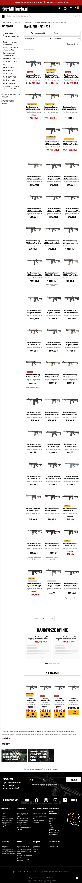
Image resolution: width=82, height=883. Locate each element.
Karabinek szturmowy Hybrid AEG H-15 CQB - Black (34, 584)
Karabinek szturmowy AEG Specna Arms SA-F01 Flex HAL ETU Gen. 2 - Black (52, 143)
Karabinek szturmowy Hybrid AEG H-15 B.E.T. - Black (70, 509)
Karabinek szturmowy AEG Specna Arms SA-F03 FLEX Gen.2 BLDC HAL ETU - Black (52, 509)
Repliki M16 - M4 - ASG (11, 59)
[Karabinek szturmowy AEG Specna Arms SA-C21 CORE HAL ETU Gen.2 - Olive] (73, 688)
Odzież (35, 851)
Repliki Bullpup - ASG (10, 71)
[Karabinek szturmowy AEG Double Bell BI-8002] (34, 532)
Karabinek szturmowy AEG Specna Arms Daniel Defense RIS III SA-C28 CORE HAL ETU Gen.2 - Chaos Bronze (52, 242)
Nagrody (4, 826)
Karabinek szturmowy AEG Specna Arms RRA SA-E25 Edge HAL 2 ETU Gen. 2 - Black (70, 242)
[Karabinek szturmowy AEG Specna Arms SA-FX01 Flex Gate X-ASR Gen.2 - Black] (70, 131)
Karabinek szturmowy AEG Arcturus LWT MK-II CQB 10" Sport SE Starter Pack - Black (71, 445)
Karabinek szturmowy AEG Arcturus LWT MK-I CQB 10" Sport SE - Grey (71, 477)
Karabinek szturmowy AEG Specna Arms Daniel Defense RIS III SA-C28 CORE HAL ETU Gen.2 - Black (70, 413)
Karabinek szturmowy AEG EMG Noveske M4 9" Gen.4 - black (71, 584)
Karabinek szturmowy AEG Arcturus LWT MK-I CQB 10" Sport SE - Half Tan (33, 509)
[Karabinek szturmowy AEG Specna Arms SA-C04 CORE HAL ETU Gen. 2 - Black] (71, 64)
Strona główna (7, 22)
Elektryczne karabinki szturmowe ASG (10, 49)
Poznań (51, 827)
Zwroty (19, 826)
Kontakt (4, 817)
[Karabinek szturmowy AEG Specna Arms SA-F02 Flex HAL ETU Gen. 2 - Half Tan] (51, 96)
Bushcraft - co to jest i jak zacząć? (24, 856)
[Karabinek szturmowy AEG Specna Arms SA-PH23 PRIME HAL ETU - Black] (54, 166)
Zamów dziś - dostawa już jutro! (59, 2)
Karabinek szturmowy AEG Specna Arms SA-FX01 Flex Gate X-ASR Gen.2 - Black (70, 143)
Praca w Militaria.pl (7, 822)
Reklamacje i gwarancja (24, 827)
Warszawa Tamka (54, 833)
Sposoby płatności (22, 822)
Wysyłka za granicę (22, 824)
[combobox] (43, 16)
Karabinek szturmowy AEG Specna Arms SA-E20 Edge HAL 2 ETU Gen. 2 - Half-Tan (52, 375)
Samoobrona (36, 848)
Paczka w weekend (22, 818)
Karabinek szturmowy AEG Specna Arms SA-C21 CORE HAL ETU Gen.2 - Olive (73, 699)
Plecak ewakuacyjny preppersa (23, 859)
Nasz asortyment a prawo (9, 851)
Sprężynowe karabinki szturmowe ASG (10, 43)
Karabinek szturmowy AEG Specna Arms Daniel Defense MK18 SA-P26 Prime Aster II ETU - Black (34, 311)
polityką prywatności (50, 785)
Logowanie (36, 822)
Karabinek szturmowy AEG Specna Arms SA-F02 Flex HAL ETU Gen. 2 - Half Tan (51, 108)
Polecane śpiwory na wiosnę (23, 847)
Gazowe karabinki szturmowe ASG (9, 54)
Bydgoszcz (52, 818)
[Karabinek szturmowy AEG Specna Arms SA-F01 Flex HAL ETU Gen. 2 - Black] (52, 131)
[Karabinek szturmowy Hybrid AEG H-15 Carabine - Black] (70, 532)
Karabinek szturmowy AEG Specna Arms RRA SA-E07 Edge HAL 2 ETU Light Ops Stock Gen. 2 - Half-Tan (70, 375)
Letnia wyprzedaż (29, 693)
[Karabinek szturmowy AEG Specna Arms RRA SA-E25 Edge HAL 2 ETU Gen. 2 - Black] (70, 230)
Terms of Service (44, 882)
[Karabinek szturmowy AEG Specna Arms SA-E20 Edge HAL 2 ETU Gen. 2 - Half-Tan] (52, 363)
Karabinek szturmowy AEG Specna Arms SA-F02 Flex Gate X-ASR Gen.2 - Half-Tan (71, 343)
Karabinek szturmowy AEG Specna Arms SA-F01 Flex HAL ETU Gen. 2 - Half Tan (52, 76)
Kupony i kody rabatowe (8, 853)
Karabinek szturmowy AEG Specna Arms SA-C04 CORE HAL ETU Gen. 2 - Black (71, 76)
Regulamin (5, 846)
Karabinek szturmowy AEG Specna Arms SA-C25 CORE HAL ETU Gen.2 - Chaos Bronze (70, 274)
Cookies (4, 848)
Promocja (42, 696)
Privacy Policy (33, 882)
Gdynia (51, 820)
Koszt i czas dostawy (23, 813)
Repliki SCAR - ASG (9, 77)
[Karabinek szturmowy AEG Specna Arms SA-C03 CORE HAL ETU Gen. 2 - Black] (34, 198)
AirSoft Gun (28, 22)
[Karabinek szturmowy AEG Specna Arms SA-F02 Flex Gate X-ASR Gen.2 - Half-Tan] (72, 331)
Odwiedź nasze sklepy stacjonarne (54, 811)
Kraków (51, 823)
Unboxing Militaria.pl (38, 820)
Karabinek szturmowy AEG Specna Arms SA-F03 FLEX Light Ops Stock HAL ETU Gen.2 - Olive (33, 375)
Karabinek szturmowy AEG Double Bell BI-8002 (34, 544)
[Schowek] (65, 9)
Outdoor (35, 850)
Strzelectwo (18, 22)
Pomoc (4, 815)
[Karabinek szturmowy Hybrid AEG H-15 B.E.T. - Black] (70, 497)
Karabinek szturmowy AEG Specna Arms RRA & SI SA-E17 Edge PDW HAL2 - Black (34, 413)
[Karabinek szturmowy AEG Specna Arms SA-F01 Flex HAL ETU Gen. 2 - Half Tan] (52, 64)
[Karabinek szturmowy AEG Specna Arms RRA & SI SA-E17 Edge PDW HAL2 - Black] (34, 401)
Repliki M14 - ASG (9, 80)
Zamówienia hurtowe (7, 818)
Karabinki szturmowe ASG (42, 22)
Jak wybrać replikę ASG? (24, 850)
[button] (39, 55)
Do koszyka (33, 715)
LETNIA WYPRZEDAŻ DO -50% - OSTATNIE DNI (28, 2)
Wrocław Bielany (53, 834)
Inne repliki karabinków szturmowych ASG (11, 88)
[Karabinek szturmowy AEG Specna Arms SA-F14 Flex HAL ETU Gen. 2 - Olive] (33, 230)
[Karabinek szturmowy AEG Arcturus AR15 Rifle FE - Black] (70, 96)
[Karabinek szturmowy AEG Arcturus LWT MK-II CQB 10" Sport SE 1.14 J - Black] (34, 465)
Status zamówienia (22, 820)
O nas (3, 813)
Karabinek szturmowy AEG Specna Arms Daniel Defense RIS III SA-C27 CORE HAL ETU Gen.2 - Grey (53, 311)
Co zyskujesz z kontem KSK (39, 814)
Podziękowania (6, 824)
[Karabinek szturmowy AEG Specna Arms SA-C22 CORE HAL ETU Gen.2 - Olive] (34, 433)
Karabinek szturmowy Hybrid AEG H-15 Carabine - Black (70, 544)
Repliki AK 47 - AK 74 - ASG (10, 63)
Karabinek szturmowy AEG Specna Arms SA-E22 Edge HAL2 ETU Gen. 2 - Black (71, 210)
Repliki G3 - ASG (8, 74)
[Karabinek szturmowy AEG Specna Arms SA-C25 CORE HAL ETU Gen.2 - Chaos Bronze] (70, 262)
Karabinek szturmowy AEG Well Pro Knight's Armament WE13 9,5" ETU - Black (52, 274)
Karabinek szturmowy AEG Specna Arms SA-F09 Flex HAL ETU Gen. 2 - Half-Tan (52, 413)
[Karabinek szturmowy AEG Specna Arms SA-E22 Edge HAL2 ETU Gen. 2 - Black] (72, 198)
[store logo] (14, 9)
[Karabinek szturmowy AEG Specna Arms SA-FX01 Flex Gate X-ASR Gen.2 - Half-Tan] (54, 572)
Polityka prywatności (7, 850)
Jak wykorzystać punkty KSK (40, 817)
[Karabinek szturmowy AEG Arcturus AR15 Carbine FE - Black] (54, 198)
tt (61, 800)
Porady (19, 841)
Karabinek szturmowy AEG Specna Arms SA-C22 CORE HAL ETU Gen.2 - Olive (34, 445)
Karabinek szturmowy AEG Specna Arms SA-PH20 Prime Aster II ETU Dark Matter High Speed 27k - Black (71, 311)
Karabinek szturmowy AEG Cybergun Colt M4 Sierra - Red (52, 544)
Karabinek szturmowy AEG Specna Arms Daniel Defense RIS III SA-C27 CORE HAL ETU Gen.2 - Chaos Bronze (71, 177)
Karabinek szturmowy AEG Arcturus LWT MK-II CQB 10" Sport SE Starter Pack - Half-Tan (34, 343)
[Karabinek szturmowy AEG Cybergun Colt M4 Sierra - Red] (52, 532)
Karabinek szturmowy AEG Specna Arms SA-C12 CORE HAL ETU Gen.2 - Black (33, 76)
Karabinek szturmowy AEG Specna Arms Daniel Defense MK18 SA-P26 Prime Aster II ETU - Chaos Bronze (34, 177)
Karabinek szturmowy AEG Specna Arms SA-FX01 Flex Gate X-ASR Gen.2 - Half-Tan (53, 584)
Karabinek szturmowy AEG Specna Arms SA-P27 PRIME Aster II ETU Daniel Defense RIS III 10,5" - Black (34, 274)
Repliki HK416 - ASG (10, 83)
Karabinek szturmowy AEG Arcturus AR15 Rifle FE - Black (70, 108)
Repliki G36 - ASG (9, 67)
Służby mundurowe (7, 820)
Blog (74, 800)
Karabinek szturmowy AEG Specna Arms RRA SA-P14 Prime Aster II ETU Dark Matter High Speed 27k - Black (53, 343)
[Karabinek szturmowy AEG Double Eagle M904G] (54, 433)
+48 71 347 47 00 (53, 846)
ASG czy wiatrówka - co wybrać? (24, 852)
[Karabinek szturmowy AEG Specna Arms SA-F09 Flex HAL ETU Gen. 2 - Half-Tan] (52, 401)
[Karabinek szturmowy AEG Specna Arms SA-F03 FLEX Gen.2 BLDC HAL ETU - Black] (52, 497)
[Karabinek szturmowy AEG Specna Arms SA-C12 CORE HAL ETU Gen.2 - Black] (33, 64)
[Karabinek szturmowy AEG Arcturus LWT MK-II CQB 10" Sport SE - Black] (54, 465)
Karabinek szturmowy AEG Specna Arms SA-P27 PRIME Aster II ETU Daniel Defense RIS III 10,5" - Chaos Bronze (33, 108)
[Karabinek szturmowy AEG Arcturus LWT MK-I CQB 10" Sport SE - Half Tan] (33, 497)
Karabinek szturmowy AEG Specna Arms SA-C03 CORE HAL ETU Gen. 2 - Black (34, 210)
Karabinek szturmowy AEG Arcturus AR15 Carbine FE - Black (53, 210)
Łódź (50, 825)
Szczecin (51, 829)
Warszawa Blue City (54, 831)
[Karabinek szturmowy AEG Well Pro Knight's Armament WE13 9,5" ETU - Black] (52, 262)
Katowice (51, 822)
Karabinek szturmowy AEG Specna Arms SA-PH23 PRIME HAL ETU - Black (53, 177)
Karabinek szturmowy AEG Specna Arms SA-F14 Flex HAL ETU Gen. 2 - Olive (33, 242)
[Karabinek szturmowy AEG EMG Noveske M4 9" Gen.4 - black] (71, 572)
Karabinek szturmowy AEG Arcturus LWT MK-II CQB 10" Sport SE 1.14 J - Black (34, 477)
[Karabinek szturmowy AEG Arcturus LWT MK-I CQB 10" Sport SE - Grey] (72, 465)
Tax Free (19, 829)
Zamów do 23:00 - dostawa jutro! (25, 816)
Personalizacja (29, 696)
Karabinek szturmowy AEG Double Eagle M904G (53, 445)
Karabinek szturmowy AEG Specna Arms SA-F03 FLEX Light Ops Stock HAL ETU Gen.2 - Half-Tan (41, 638)
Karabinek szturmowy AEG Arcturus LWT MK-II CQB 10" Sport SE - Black (54, 477)
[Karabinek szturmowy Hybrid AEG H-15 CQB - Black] (34, 572)
